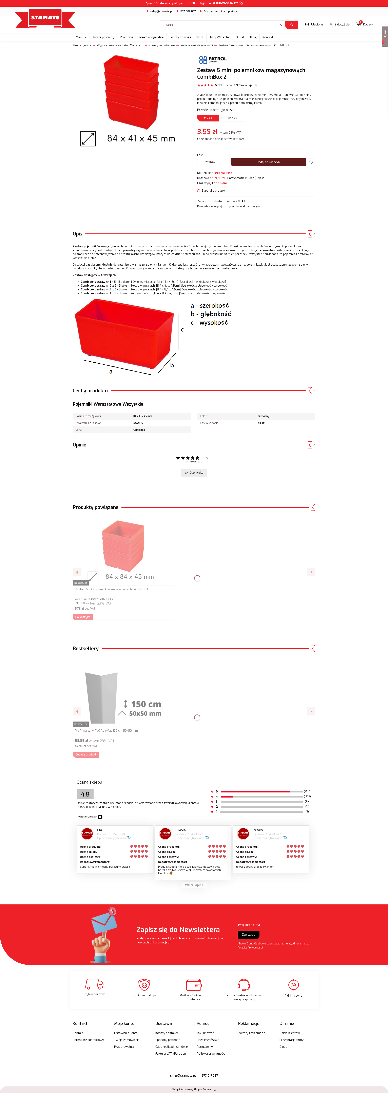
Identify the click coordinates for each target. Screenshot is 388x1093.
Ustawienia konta (126, 1033)
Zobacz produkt (85, 754)
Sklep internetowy (192, 1089)
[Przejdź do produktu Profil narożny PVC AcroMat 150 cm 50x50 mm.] (123, 691)
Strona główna (82, 45)
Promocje (126, 37)
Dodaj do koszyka (268, 162)
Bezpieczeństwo (208, 1040)
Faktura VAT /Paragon (170, 1054)
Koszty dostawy (166, 1033)
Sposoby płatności (167, 1040)
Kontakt (268, 37)
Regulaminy (205, 1047)
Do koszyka (82, 617)
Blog (253, 37)
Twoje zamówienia (126, 1040)
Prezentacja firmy (291, 1040)
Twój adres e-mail (249, 925)
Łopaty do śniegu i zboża (186, 37)
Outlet (240, 37)
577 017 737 (210, 1076)
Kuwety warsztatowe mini (197, 45)
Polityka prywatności (211, 1054)
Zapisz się (248, 935)
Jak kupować (205, 1033)
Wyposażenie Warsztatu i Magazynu (120, 45)
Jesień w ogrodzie (151, 37)
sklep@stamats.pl (161, 11)
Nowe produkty (103, 37)
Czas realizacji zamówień (172, 1047)
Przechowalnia (124, 1047)
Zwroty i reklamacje (251, 1033)
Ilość (200, 155)
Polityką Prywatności (250, 947)
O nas (283, 1047)
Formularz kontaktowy (88, 1040)
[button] (291, 25)
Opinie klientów (289, 1033)
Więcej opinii (194, 885)
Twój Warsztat (219, 37)
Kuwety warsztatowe (162, 45)
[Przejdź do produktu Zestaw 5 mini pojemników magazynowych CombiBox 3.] (123, 550)
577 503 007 (188, 11)
